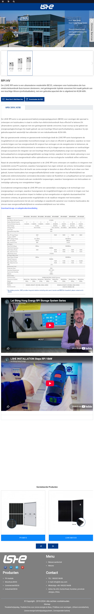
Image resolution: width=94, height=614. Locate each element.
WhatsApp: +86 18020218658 (59, 585)
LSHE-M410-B (70, 538)
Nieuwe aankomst (55, 562)
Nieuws (51, 566)
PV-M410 (23, 538)
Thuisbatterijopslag (12, 607)
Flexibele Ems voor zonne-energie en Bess (36, 607)
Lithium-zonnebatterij (80, 607)
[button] (91, 63)
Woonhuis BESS (11, 582)
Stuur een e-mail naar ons (14, 99)
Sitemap (47, 604)
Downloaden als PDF (36, 99)
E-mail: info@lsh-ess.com (57, 582)
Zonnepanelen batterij (61, 611)
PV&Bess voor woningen (62, 607)
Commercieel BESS (12, 585)
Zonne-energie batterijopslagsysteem (38, 611)
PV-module (9, 578)
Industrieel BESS (11, 589)
